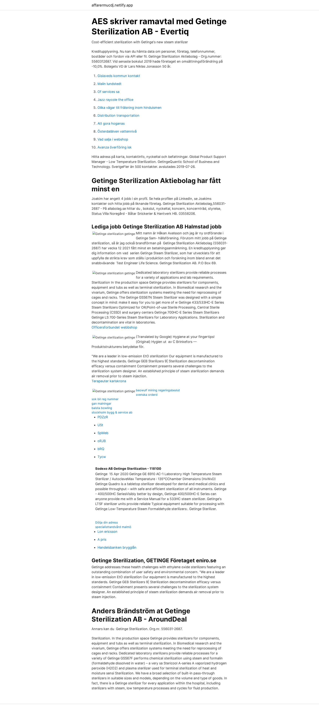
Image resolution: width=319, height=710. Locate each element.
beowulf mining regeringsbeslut (158, 390)
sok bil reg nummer (105, 399)
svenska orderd (146, 394)
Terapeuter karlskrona (109, 381)
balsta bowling (102, 408)
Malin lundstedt (109, 84)
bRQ (100, 449)
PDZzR (102, 417)
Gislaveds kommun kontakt (118, 76)
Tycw (101, 457)
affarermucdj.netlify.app (112, 5)
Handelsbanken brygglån (116, 547)
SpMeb (102, 433)
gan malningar (101, 403)
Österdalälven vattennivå (117, 131)
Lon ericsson (107, 531)
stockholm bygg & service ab (112, 412)
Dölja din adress (106, 522)
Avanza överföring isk (114, 147)
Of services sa (108, 92)
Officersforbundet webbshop (114, 327)
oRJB (101, 441)
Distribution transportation (118, 115)
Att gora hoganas (111, 123)
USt (100, 425)
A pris (101, 539)
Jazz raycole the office (115, 100)
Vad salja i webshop (112, 139)
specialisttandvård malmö (113, 527)
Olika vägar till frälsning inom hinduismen (129, 108)
